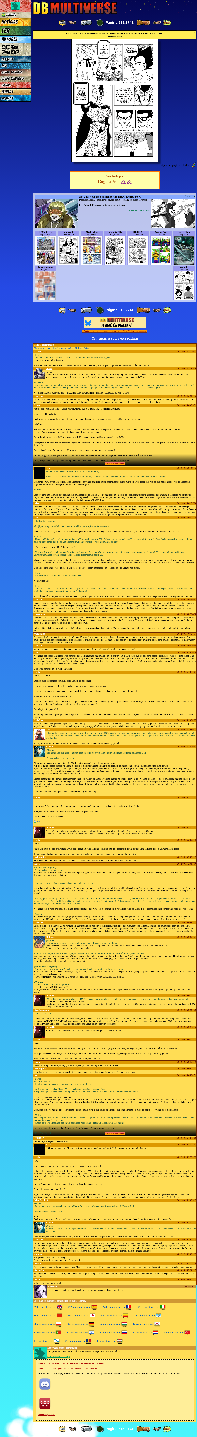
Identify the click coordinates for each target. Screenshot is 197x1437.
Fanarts (7, 59)
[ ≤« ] (72, 22)
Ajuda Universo (13, 79)
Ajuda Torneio (12, 72)
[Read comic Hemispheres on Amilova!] (123, 181)
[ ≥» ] (157, 22)
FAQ (4, 66)
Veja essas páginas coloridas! (176, 165)
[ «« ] (62, 22)
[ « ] (86, 23)
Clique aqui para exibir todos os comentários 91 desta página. (61, 348)
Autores (10, 39)
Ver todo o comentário (115, 464)
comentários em (45, 1306)
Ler (6, 30)
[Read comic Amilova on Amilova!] (129, 181)
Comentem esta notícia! (138, 210)
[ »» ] (167, 22)
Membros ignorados (46, 1415)
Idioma (10, 15)
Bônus (6, 85)
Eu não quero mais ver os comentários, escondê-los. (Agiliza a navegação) (114, 331)
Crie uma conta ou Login (58, 1356)
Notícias (10, 22)
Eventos (7, 92)
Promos (7, 98)
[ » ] (143, 23)
